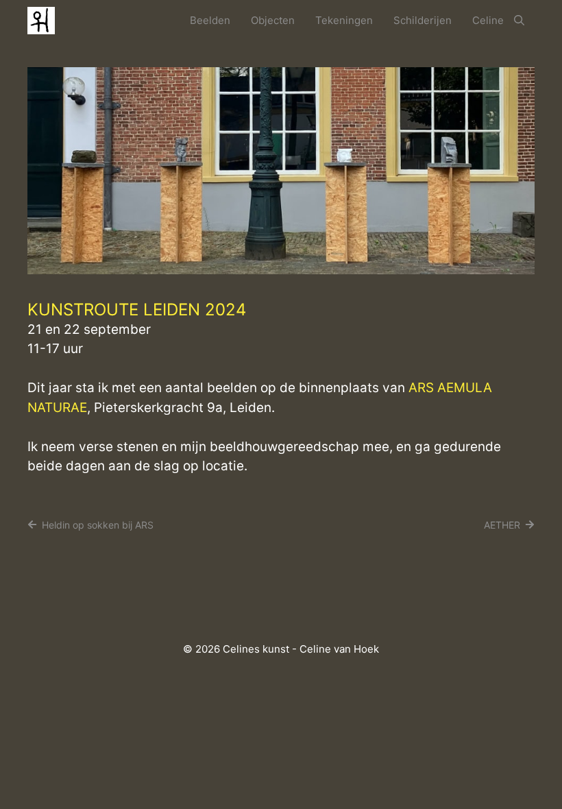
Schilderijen (422, 20)
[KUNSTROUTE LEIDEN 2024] (281, 270)
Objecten (273, 20)
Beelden (210, 20)
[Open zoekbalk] (519, 20)
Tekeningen (344, 20)
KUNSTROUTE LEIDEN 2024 (136, 309)
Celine (488, 20)
